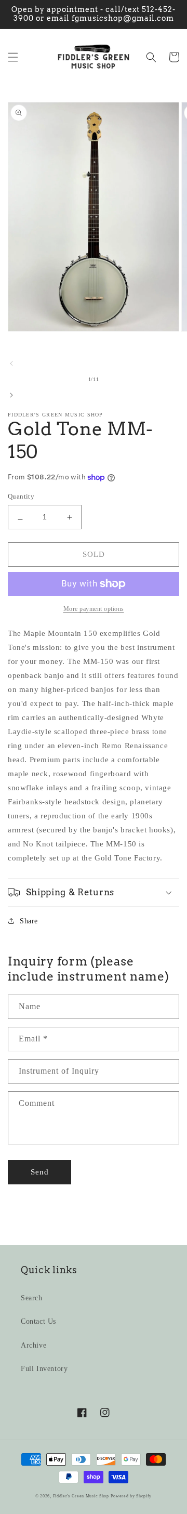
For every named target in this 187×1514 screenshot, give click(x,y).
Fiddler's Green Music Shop (81, 1496)
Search (32, 1298)
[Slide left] (11, 363)
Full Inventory (44, 1369)
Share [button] (29, 921)
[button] (13, 57)
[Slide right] (11, 395)
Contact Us (38, 1321)
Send (40, 1172)
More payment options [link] (93, 608)
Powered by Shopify (131, 1496)
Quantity (21, 496)
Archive (33, 1345)
